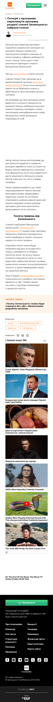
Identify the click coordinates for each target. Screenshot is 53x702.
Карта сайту (34, 649)
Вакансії (32, 624)
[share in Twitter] (22, 335)
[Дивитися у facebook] (7, 660)
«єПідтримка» (28, 328)
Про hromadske (13, 624)
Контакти (10, 634)
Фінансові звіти (36, 639)
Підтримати (33, 5)
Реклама (10, 647)
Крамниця (33, 634)
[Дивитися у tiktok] (39, 660)
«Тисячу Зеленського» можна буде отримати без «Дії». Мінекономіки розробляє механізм (24, 306)
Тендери (32, 629)
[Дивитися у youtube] (26, 660)
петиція (11, 323)
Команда (10, 629)
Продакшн (11, 652)
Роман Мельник (19, 33)
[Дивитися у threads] (46, 660)
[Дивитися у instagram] (14, 660)
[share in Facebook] (18, 335)
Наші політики (35, 644)
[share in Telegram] (27, 335)
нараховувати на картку (32, 276)
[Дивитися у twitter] (33, 660)
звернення (12, 328)
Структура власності (11, 640)
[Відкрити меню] (45, 5)
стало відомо (20, 74)
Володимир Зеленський (29, 323)
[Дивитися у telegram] (20, 660)
